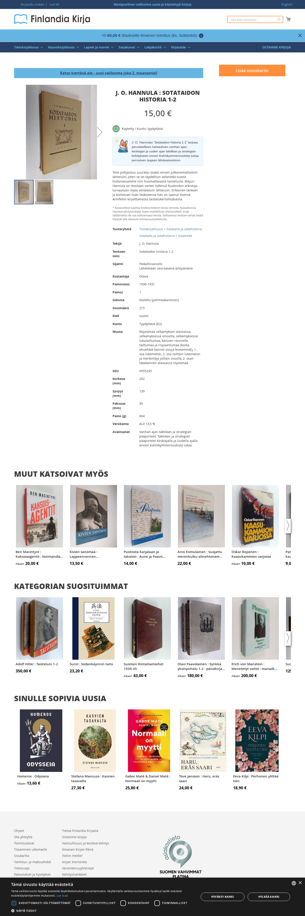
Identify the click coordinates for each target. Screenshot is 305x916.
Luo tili (54, 4)
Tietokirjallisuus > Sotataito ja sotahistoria (170, 229)
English (286, 4)
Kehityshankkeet (74, 874)
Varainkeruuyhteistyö (78, 868)
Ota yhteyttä (23, 837)
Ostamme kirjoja (74, 837)
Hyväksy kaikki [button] (222, 897)
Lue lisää (62, 895)
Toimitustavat (24, 843)
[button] (100, 132)
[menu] (152, 47)
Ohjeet (19, 831)
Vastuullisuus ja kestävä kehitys (85, 843)
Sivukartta (21, 856)
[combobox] (255, 19)
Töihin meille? (72, 856)
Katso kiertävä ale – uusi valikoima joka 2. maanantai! (108, 72)
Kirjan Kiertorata (74, 862)
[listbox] (294, 883)
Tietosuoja (21, 868)
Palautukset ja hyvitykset (32, 874)
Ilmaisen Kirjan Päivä (77, 849)
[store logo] (52, 19)
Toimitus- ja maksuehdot (32, 862)
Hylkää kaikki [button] (269, 897)
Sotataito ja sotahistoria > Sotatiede (165, 236)
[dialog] (152, 897)
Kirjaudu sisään (32, 4)
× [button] (300, 883)
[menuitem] (27, 47)
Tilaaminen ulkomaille (30, 849)
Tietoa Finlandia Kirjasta (80, 831)
